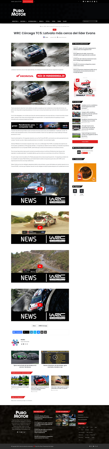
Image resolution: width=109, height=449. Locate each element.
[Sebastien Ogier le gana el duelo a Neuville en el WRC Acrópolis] (60, 381)
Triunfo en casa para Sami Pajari (20, 387)
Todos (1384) (85, 141)
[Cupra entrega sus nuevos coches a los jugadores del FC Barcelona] (76, 135)
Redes (46, 37)
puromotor (81, 437)
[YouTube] (21, 432)
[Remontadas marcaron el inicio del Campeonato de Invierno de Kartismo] (72, 424)
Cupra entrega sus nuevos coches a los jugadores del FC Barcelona (90, 134)
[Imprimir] (45, 332)
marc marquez (89, 432)
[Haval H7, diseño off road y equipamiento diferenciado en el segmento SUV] (59, 416)
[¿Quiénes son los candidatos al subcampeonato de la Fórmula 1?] (76, 107)
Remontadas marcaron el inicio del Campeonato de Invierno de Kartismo (49, 1)
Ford (82, 429)
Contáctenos (80, 415)
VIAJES (65, 21)
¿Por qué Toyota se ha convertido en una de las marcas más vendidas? (88, 127)
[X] (25, 344)
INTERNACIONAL (32, 21)
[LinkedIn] (31, 332)
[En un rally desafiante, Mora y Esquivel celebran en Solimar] (59, 424)
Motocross (81, 434)
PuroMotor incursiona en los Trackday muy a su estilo (89, 120)
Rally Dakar (87, 437)
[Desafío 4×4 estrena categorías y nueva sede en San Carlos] (59, 420)
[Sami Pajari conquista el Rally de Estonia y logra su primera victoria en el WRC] (40, 381)
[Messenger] (38, 332)
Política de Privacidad (82, 419)
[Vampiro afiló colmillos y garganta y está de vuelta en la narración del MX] (76, 114)
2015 (80, 427)
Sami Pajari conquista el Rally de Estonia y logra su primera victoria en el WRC (40, 388)
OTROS (53, 21)
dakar (96, 427)
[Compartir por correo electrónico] (41, 332)
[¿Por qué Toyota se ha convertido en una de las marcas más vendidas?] (76, 128)
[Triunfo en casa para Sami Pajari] (20, 381)
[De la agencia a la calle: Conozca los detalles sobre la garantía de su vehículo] (66, 416)
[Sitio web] (22, 344)
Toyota (93, 437)
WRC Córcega (43, 325)
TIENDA (59, 21)
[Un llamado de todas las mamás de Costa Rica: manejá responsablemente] (72, 416)
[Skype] (34, 332)
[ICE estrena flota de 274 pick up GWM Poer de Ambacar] (72, 420)
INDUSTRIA (14, 21)
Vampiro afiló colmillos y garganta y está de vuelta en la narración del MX (89, 113)
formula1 (87, 429)
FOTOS (47, 21)
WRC (45, 26)
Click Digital (50, 446)
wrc (35, 325)
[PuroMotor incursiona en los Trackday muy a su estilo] (76, 121)
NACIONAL (22, 21)
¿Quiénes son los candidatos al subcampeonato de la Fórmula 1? (89, 106)
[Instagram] (27, 344)
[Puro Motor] (18, 12)
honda (92, 429)
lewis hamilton (82, 432)
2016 (83, 427)
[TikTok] (25, 432)
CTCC (91, 427)
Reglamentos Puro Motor (83, 417)
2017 (87, 427)
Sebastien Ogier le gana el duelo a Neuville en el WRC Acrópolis (60, 387)
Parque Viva (92, 434)
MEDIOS (41, 21)
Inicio (42, 26)
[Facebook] (23, 344)
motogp (86, 434)
